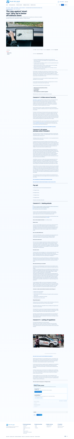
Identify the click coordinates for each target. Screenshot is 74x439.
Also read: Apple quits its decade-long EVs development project (42, 179)
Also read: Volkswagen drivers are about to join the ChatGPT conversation (44, 126)
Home (7, 4)
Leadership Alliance (49, 425)
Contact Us (23, 436)
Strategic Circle (49, 426)
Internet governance (12, 4)
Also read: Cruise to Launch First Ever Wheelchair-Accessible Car (43, 356)
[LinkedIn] (65, 436)
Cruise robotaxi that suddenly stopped (38, 123)
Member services (33, 4)
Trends (36, 426)
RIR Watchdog (25, 425)
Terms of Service (37, 436)
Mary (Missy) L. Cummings (37, 99)
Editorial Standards (18, 436)
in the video (47, 217)
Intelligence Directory (26, 4)
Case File (24, 426)
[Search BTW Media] (57, 5)
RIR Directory (25, 433)
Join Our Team (27, 436)
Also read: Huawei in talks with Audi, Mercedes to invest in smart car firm (44, 181)
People (36, 425)
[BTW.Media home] (13, 1)
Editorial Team (12, 436)
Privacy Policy (32, 436)
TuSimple (37, 122)
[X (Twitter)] (67, 436)
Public (8, 51)
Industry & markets (19, 4)
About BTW (7, 436)
